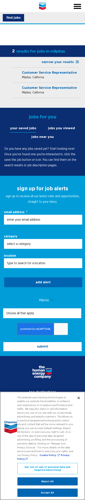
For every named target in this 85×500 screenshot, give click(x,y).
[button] (13, 17)
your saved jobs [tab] (23, 128)
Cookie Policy (48, 455)
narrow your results (58, 62)
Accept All (47, 492)
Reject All (47, 481)
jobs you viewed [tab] (61, 128)
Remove (52, 300)
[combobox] (43, 244)
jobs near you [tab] (42, 137)
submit (42, 346)
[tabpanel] (42, 157)
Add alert (43, 282)
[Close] (78, 398)
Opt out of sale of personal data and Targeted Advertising (47, 468)
